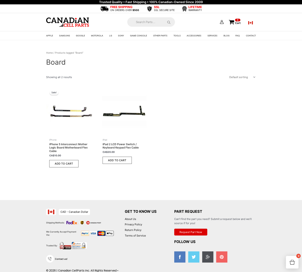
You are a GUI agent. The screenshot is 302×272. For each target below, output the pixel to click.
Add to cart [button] (64, 163)
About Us (130, 219)
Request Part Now (190, 232)
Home (49, 52)
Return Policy (133, 230)
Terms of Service (135, 235)
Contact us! (61, 259)
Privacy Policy (133, 224)
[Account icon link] (222, 22)
